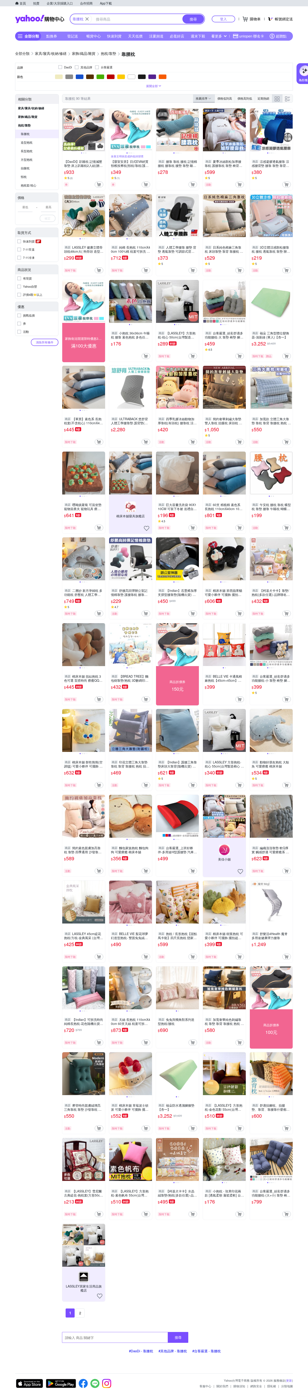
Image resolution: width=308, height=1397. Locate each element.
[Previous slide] (65, 129)
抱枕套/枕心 (28, 185)
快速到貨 (114, 36)
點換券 (51, 36)
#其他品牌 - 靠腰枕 (173, 1350)
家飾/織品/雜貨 (27, 116)
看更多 (216, 36)
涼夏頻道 (156, 36)
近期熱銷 (263, 98)
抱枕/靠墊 (24, 125)
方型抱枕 (26, 159)
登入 (223, 18)
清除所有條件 (44, 342)
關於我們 (222, 1386)
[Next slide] (102, 129)
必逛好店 (177, 36)
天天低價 (135, 36)
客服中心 (205, 1386)
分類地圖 (287, 1386)
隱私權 (271, 1386)
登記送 (72, 36)
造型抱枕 (26, 142)
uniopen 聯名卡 (251, 36)
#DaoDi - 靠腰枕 (141, 1350)
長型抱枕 (26, 151)
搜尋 (178, 1337)
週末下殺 (198, 36)
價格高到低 (244, 98)
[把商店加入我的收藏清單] (146, 528)
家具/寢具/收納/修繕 (31, 108)
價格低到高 (224, 98)
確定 (48, 218)
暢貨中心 (93, 36)
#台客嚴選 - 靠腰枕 (206, 1350)
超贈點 (281, 36)
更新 (289, 1380)
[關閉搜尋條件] (87, 19)
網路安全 (256, 1386)
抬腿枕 (25, 168)
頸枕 (24, 177)
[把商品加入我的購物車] (99, 184)
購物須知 (239, 1386)
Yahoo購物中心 (39, 19)
